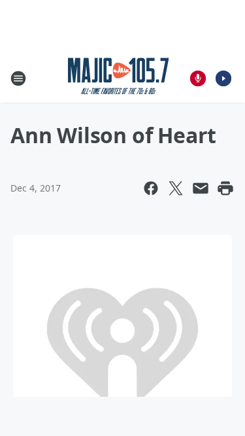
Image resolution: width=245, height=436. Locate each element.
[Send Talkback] (198, 78)
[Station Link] (118, 78)
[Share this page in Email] (200, 188)
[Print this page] (225, 188)
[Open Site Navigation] (18, 78)
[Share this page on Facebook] (151, 188)
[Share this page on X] (176, 188)
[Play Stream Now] (223, 78)
